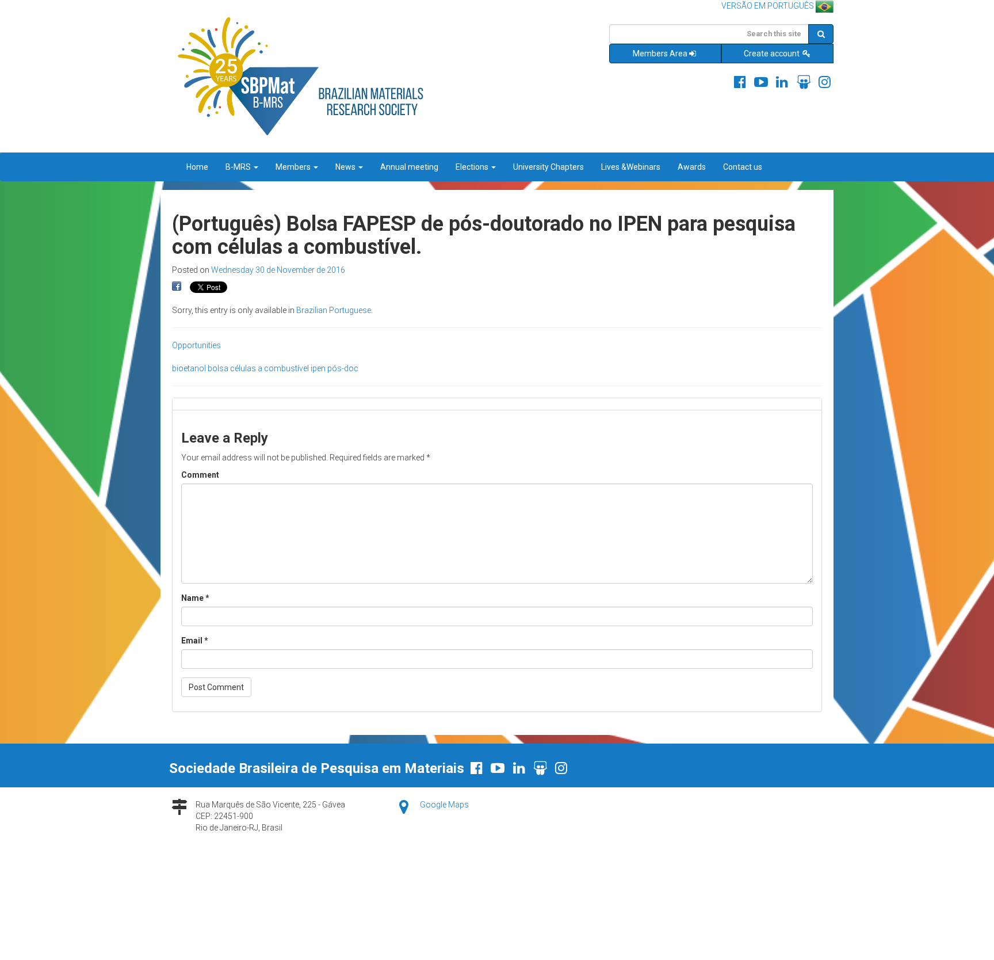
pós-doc (342, 368)
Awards (692, 167)
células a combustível (269, 368)
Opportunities (196, 345)
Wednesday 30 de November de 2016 (278, 270)
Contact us (742, 167)
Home (197, 167)
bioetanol (189, 368)
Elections (473, 167)
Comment (200, 474)
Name (195, 598)
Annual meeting (409, 167)
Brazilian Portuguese (333, 310)
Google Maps (444, 804)
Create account (772, 53)
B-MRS (239, 167)
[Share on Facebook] (176, 286)
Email (194, 640)
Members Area (660, 53)
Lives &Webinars (630, 167)
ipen (318, 368)
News (346, 167)
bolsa (218, 368)
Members (294, 167)
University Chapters (548, 167)
